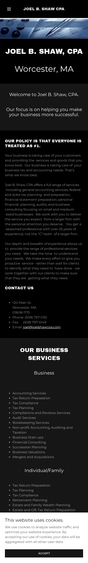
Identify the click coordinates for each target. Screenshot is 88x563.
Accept (44, 553)
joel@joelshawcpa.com (42, 327)
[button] (10, 9)
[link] (44, 9)
